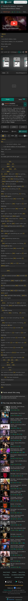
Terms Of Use (22, 572)
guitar (3, 72)
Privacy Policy (6, 574)
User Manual (8, 577)
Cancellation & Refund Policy (18, 574)
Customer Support (18, 577)
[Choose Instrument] (7, 73)
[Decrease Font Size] (8, 135)
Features (14, 572)
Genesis (13, 6)
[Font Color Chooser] (4, 135)
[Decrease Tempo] (2, 52)
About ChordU (6, 572)
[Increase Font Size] (16, 135)
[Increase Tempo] (8, 52)
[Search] (25, 2)
